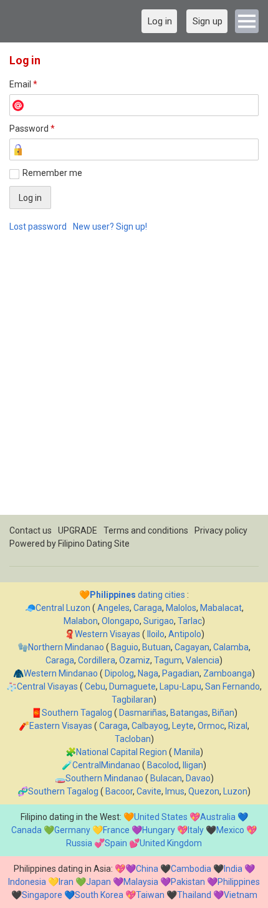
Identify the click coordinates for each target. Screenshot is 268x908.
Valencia (202, 660)
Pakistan (188, 882)
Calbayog (150, 726)
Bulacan (166, 778)
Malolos (181, 608)
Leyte (183, 726)
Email (23, 84)
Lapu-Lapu (180, 686)
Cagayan (192, 647)
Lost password (38, 227)
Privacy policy (220, 530)
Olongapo (121, 621)
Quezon (203, 791)
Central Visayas (47, 686)
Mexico (230, 830)
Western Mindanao (61, 673)
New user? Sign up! (110, 227)
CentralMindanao (106, 765)
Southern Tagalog (77, 713)
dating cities (137, 595)
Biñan (223, 713)
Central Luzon (63, 608)
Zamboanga (227, 673)
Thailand (194, 895)
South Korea (99, 895)
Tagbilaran (132, 700)
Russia (79, 843)
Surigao (158, 621)
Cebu (95, 686)
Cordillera (96, 660)
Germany (72, 830)
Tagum (168, 660)
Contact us (30, 530)
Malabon (81, 621)
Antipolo (184, 634)
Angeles (113, 608)
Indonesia (27, 882)
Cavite (148, 791)
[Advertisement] (134, 381)
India (233, 869)
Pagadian (180, 673)
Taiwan (150, 895)
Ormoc (211, 726)
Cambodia (191, 869)
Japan (98, 882)
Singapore (42, 895)
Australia (218, 817)
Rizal (237, 726)
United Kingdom (171, 843)
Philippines (239, 882)
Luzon (235, 791)
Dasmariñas (142, 713)
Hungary (158, 830)
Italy (196, 830)
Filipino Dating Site (94, 544)
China (147, 869)
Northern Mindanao (66, 647)
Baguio (124, 647)
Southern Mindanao (104, 778)
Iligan (193, 765)
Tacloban (133, 739)
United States (161, 817)
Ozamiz (134, 660)
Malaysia (140, 882)
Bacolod (163, 765)
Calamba (231, 647)
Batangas (189, 713)
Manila (187, 752)
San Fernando (232, 686)
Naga (148, 673)
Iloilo (156, 634)
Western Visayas (107, 634)
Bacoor (119, 791)
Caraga (147, 608)
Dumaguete (132, 686)
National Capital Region (121, 752)
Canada (26, 830)
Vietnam (240, 895)
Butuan (156, 647)
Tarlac (190, 621)
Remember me (52, 173)
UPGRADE (77, 530)
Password (32, 129)
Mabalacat (221, 608)
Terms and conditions (145, 530)
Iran (66, 882)
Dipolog (119, 673)
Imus (174, 791)
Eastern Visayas (60, 726)
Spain (116, 843)
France (116, 830)
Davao (198, 778)
